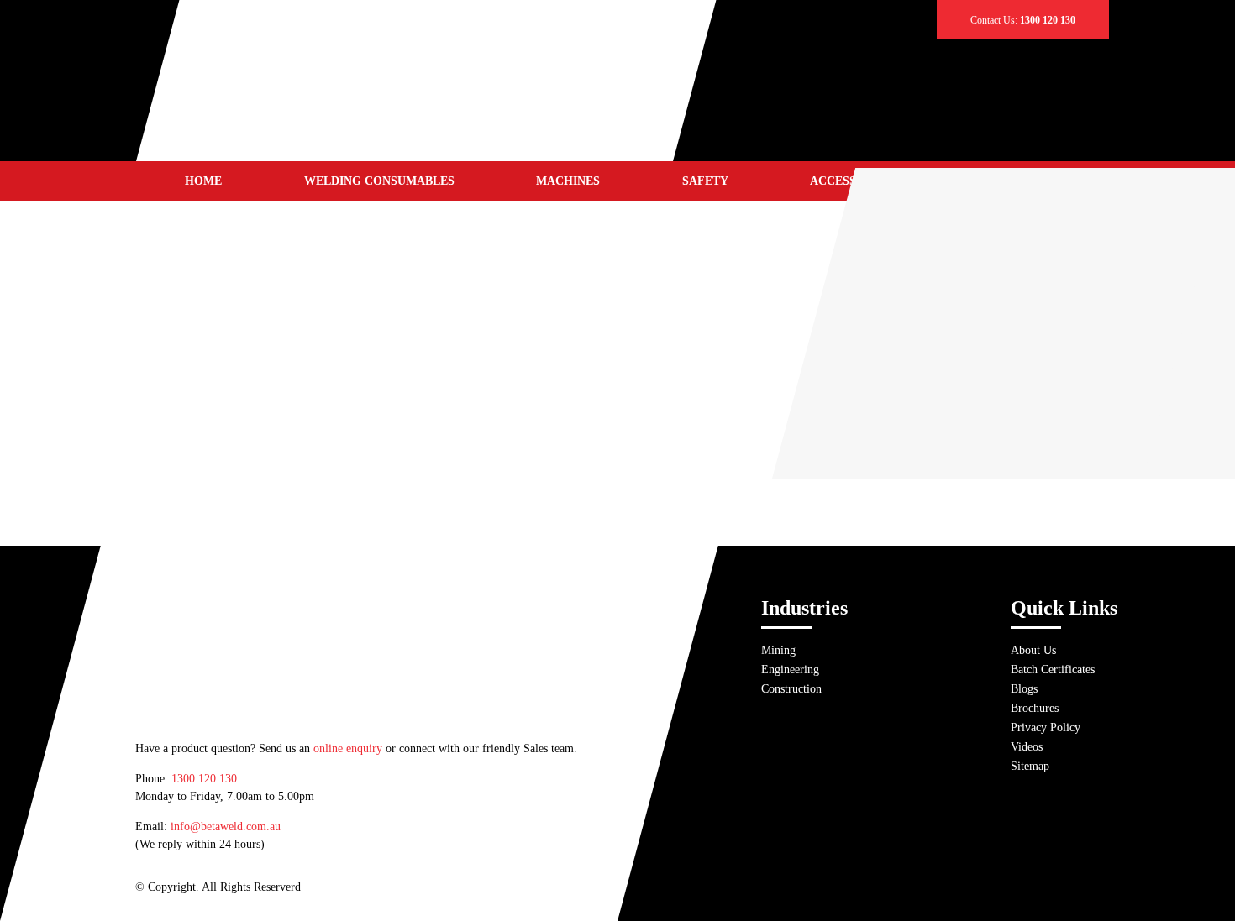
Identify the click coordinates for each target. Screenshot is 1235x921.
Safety (705, 181)
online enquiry (347, 748)
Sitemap (1030, 766)
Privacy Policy (1045, 727)
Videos (1027, 746)
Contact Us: (1022, 20)
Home (203, 181)
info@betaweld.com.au (226, 826)
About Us (1033, 650)
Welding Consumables (379, 181)
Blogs (1024, 689)
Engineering (790, 669)
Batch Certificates (1053, 669)
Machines (568, 181)
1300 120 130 (204, 778)
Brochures (1035, 708)
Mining (778, 650)
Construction (791, 689)
